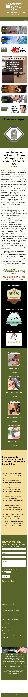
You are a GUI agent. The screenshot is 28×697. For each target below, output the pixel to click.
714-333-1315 (14, 11)
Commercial (19, 665)
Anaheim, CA (6, 176)
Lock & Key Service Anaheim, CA (14, 512)
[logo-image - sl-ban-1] (14, 69)
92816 (6, 279)
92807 (4, 278)
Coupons (18, 666)
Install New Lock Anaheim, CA (13, 509)
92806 (23, 276)
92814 (19, 278)
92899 (21, 279)
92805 (19, 276)
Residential (12, 665)
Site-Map (22, 670)
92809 (12, 278)
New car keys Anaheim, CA (12, 516)
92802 (8, 276)
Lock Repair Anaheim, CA (12, 487)
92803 (12, 276)
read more (4, 41)
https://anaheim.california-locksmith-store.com (14, 661)
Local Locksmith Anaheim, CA (13, 473)
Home (7, 665)
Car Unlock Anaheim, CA (12, 519)
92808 (8, 278)
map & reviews (19, 658)
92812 (15, 278)
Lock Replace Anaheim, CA (12, 507)
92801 (4, 276)
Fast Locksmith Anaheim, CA (13, 480)
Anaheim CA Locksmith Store (9, 171)
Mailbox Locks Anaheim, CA (13, 496)
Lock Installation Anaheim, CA (13, 489)
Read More (4, 31)
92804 (15, 276)
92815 (23, 278)
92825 (14, 279)
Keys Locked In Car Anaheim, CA (14, 523)
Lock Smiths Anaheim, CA (12, 498)
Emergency (12, 666)
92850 (17, 279)
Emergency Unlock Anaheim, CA (14, 514)
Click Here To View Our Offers (14, 309)
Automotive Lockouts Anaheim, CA (15, 521)
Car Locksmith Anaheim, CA (13, 526)
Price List (16, 670)
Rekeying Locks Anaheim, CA (13, 505)
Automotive (5, 666)
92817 (10, 279)
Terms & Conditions (8, 670)
